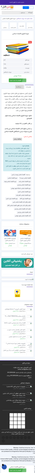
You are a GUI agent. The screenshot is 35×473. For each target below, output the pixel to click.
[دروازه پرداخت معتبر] (17, 293)
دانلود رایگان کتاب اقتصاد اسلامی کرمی (22, 202)
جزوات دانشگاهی (8, 72)
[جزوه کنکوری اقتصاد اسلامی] (17, 48)
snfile (5, 68)
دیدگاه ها (18, 87)
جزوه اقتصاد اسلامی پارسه (10, 181)
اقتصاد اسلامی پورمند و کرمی (18, 175)
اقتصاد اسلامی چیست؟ (25, 178)
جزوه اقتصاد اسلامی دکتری (24, 192)
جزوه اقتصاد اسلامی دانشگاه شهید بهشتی (21, 188)
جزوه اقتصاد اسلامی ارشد (25, 181)
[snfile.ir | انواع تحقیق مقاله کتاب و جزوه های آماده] (7, 7)
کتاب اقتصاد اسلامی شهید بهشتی (23, 216)
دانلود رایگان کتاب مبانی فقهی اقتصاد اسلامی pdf (19, 205)
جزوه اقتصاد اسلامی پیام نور (24, 185)
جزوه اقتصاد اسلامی (12, 178)
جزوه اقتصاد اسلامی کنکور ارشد (23, 195)
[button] (1, 2)
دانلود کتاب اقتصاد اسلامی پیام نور (23, 209)
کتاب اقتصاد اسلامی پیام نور (24, 212)
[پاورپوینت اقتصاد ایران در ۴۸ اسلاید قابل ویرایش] (10, 233)
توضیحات (28, 87)
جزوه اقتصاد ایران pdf (25, 199)
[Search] (3, 12)
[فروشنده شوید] (17, 279)
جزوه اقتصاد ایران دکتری (12, 199)
